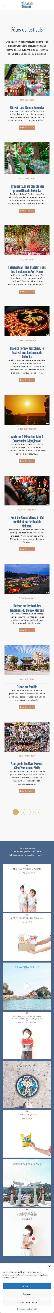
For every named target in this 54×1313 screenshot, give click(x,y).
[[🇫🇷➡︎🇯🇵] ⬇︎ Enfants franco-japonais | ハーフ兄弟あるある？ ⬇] (27, 888)
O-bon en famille (27, 686)
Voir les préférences (27, 1302)
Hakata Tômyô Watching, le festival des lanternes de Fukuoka (27, 352)
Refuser (27, 1294)
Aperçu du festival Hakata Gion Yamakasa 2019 (27, 765)
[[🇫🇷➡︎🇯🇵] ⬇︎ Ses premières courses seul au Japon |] (27, 1035)
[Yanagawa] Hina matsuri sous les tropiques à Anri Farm (27, 269)
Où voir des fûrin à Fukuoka (27, 107)
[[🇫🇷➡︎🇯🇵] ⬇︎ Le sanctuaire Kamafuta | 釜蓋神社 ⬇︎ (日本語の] (27, 986)
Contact (41, 855)
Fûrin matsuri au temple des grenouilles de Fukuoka (27, 188)
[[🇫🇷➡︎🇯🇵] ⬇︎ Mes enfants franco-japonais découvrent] (27, 1134)
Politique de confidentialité (27, 1309)
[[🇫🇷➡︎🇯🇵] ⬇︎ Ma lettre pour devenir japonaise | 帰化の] (27, 1232)
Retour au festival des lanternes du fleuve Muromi (27, 608)
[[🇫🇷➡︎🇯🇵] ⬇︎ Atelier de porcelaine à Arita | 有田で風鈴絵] (27, 1183)
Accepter (27, 1286)
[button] (49, 1266)
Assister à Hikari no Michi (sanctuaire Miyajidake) (27, 438)
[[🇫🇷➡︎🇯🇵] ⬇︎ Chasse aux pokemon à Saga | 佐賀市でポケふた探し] (27, 1084)
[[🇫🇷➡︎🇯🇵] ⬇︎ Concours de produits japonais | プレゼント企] (27, 937)
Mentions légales (27, 848)
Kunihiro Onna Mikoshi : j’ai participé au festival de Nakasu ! (27, 522)
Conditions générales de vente (27, 851)
